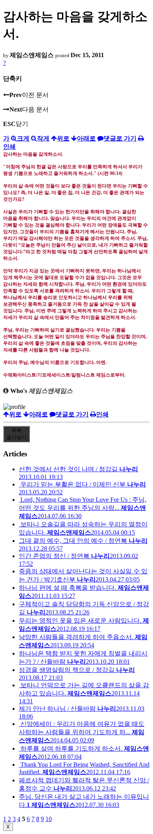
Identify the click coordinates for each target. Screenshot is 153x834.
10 (49, 819)
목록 (16, 433)
